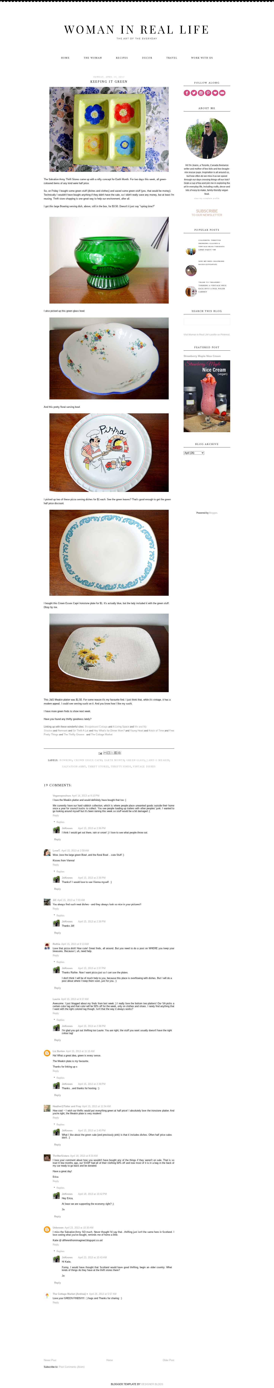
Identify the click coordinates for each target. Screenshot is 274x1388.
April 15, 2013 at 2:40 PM (91, 1130)
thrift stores (98, 767)
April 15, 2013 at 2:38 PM (91, 1026)
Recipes (122, 58)
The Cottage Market (101, 734)
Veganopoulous (62, 795)
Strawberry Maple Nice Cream (202, 356)
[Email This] (105, 753)
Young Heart (136, 730)
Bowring (65, 760)
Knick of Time (156, 730)
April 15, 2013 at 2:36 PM (91, 828)
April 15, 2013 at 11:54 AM (96, 1106)
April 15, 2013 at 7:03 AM (71, 900)
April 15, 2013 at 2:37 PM (91, 968)
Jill (54, 900)
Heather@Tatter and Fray (67, 1106)
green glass (135, 760)
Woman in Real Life (137, 28)
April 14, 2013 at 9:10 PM (85, 795)
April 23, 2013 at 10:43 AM (92, 1257)
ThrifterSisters (61, 1155)
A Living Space (121, 726)
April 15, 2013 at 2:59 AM (75, 850)
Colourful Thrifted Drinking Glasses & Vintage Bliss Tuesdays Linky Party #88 (211, 245)
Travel (171, 58)
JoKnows (67, 828)
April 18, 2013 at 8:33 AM (84, 1155)
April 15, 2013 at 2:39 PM (91, 1084)
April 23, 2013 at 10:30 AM (79, 1227)
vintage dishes (144, 767)
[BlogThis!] (109, 753)
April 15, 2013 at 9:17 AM (75, 999)
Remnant (62, 730)
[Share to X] (112, 753)
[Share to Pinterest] (119, 753)
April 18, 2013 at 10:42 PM (92, 1194)
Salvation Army (74, 767)
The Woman (93, 58)
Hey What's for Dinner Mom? (109, 730)
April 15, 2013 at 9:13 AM (75, 944)
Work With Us (202, 58)
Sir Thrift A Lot (80, 730)
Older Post (168, 1360)
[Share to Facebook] (116, 753)
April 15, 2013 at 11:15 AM (80, 1051)
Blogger (213, 513)
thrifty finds (121, 767)
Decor (147, 58)
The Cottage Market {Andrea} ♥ (70, 1294)
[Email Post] (100, 753)
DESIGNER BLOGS (152, 1384)
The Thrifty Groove (74, 734)
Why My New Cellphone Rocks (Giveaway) (211, 263)
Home (65, 58)
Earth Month (114, 760)
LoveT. (56, 850)
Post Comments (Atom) (71, 1366)
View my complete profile (207, 198)
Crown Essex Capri (88, 760)
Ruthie (56, 944)
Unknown (58, 1227)
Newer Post (50, 1360)
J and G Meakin (158, 760)
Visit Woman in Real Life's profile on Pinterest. (207, 334)
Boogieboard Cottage (96, 726)
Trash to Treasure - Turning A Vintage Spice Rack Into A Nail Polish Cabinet (212, 287)
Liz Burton (59, 1051)
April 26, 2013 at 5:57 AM (102, 1294)
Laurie (56, 999)
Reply (56, 815)
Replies (60, 822)
